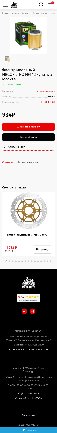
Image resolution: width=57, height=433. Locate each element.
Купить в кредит (16, 147)
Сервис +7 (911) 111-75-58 (28, 398)
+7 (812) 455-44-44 (28, 393)
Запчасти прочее (46, 91)
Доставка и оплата (27, 162)
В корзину (42, 249)
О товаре (7, 162)
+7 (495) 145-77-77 (19, 349)
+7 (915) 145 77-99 (38, 349)
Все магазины (28, 415)
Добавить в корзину (28, 127)
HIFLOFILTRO (47, 102)
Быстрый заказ (28, 137)
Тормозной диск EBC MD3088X (26, 235)
